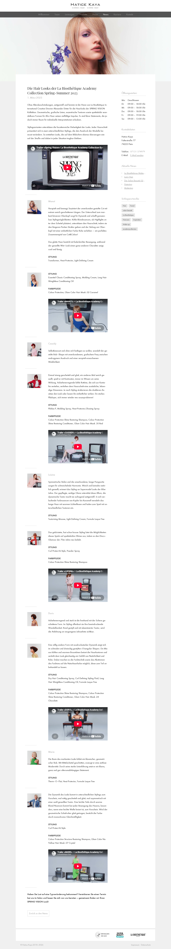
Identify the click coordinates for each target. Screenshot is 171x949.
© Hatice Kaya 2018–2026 (31, 945)
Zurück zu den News (38, 913)
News (105, 14)
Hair (124, 206)
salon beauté (127, 210)
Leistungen (69, 14)
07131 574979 (137, 151)
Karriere (117, 14)
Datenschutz (146, 945)
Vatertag (128, 184)
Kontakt (129, 14)
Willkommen (43, 14)
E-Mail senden (136, 155)
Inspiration (137, 220)
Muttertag (128, 188)
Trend (132, 206)
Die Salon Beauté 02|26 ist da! (138, 180)
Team (57, 14)
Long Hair (128, 177)
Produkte (83, 14)
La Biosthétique (128, 215)
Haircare (126, 220)
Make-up (126, 224)
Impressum (135, 945)
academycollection (129, 229)
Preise (95, 14)
